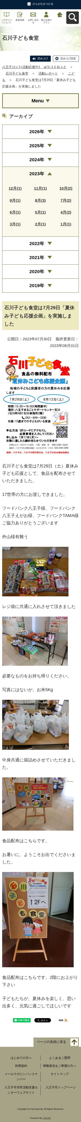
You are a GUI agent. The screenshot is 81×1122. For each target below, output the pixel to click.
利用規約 (21, 1065)
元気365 (47, 1118)
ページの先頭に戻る (51, 1042)
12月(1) (15, 188)
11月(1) (40, 188)
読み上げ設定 (68, 58)
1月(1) (65, 224)
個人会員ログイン (46, 21)
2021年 (36, 257)
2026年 (36, 131)
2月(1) (40, 224)
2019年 (36, 285)
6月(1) (15, 212)
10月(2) (65, 188)
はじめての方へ (21, 1057)
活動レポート (48, 73)
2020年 (36, 271)
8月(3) (40, 200)
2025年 (36, 145)
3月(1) (15, 224)
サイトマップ (60, 1074)
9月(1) (15, 200)
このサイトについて (6, 21)
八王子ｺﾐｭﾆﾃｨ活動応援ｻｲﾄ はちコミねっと (34, 67)
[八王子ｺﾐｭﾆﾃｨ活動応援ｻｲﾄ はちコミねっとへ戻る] (60, 14)
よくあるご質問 (59, 1057)
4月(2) (65, 212)
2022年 (36, 243)
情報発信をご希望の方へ (59, 1065)
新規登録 (20, 20)
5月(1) (40, 212)
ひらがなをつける (43, 3)
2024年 (36, 159)
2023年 (36, 173)
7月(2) (65, 200)
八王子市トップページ (61, 1087)
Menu (38, 100)
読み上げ (43, 58)
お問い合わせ (33, 21)
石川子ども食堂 (17, 73)
